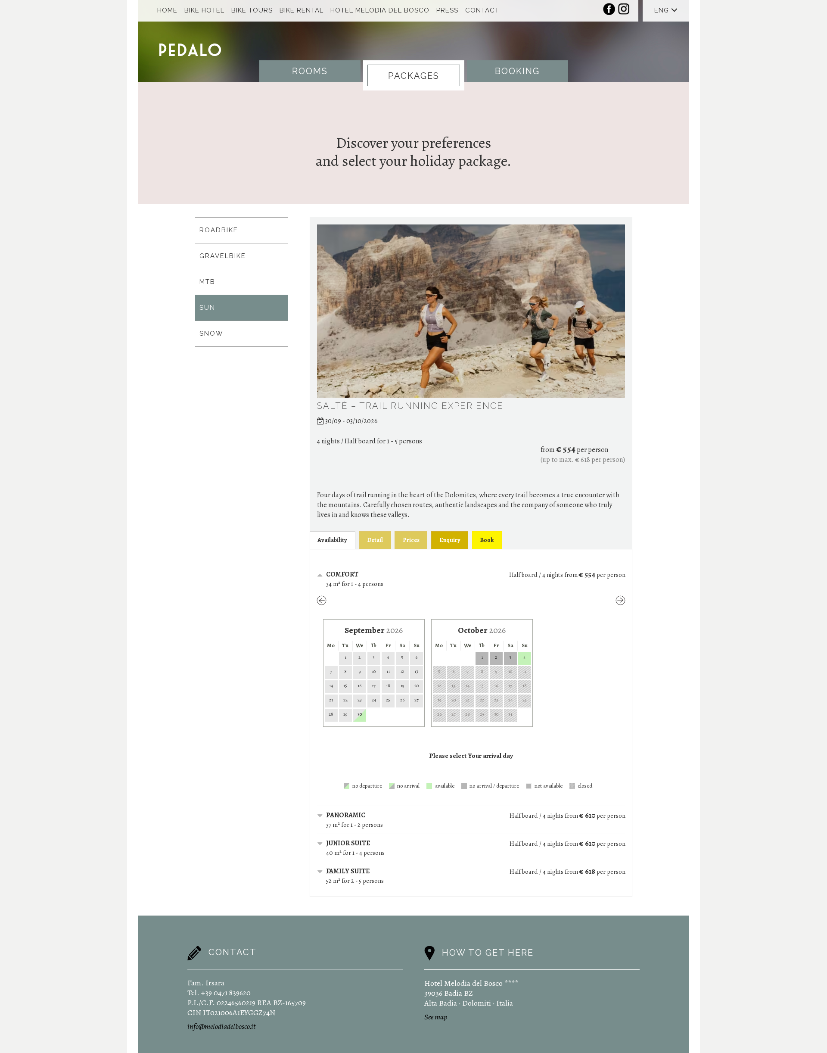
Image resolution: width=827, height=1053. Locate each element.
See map (435, 1017)
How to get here (488, 952)
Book (487, 540)
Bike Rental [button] (301, 10)
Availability (332, 540)
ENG (662, 10)
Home (167, 10)
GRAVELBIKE (222, 256)
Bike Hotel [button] (204, 10)
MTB (207, 282)
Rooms (310, 71)
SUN (207, 308)
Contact (482, 10)
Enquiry (449, 540)
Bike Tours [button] (252, 10)
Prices (411, 540)
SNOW (211, 333)
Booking (517, 71)
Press (447, 10)
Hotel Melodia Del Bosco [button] (379, 10)
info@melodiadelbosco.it (221, 1026)
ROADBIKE (218, 230)
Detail (375, 540)
